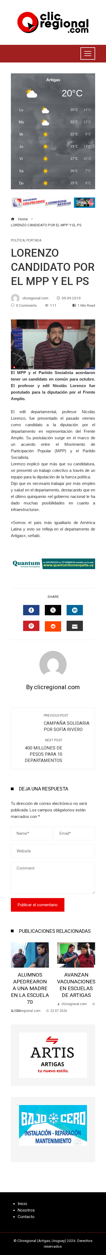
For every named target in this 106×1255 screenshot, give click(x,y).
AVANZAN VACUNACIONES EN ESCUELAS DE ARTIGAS (76, 985)
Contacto (26, 1216)
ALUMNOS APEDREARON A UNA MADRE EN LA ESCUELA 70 (30, 988)
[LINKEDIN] (75, 610)
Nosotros (26, 1210)
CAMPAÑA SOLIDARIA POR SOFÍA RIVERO (66, 723)
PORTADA (33, 240)
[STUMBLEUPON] (53, 626)
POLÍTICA (18, 240)
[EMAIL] (75, 626)
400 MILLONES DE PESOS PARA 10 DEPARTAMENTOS (43, 750)
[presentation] (16, 977)
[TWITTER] (53, 610)
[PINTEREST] (31, 626)
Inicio (22, 1203)
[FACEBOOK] (31, 610)
